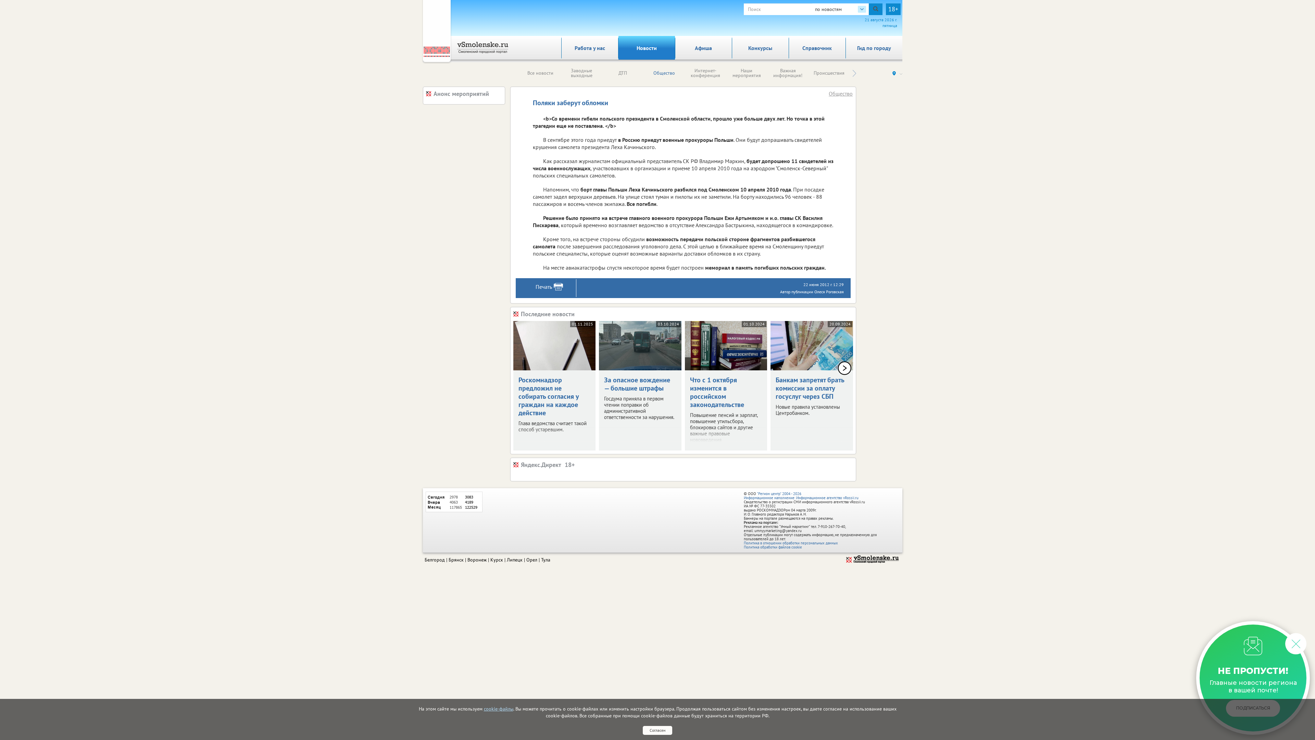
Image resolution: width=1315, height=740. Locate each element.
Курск (496, 560)
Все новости (540, 73)
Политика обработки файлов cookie (773, 547)
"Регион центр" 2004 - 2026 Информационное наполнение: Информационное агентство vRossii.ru (801, 495)
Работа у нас (590, 48)
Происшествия (829, 73)
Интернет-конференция (705, 72)
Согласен (657, 730)
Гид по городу (874, 48)
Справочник (817, 48)
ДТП (622, 73)
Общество (664, 73)
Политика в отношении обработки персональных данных (791, 543)
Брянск (456, 560)
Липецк (515, 560)
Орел (531, 560)
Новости (647, 48)
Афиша (703, 48)
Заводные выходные (581, 72)
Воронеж (477, 560)
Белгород (435, 560)
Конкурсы (760, 48)
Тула (545, 560)
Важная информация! (787, 72)
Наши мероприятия (746, 72)
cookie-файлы (498, 709)
